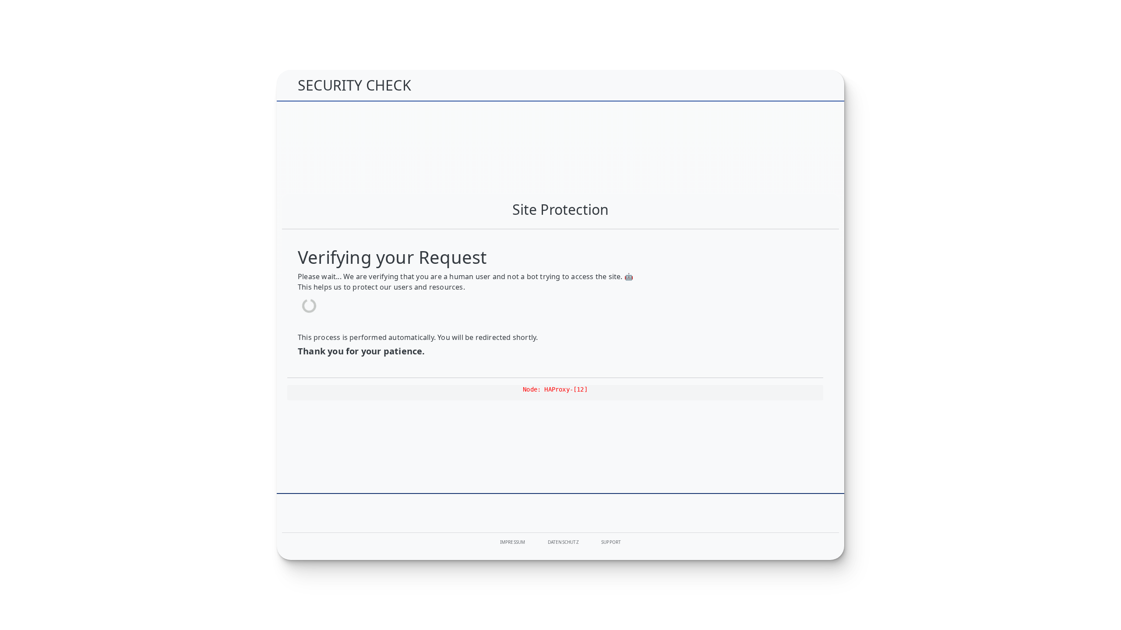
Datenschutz (563, 542)
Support (611, 542)
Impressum (512, 542)
